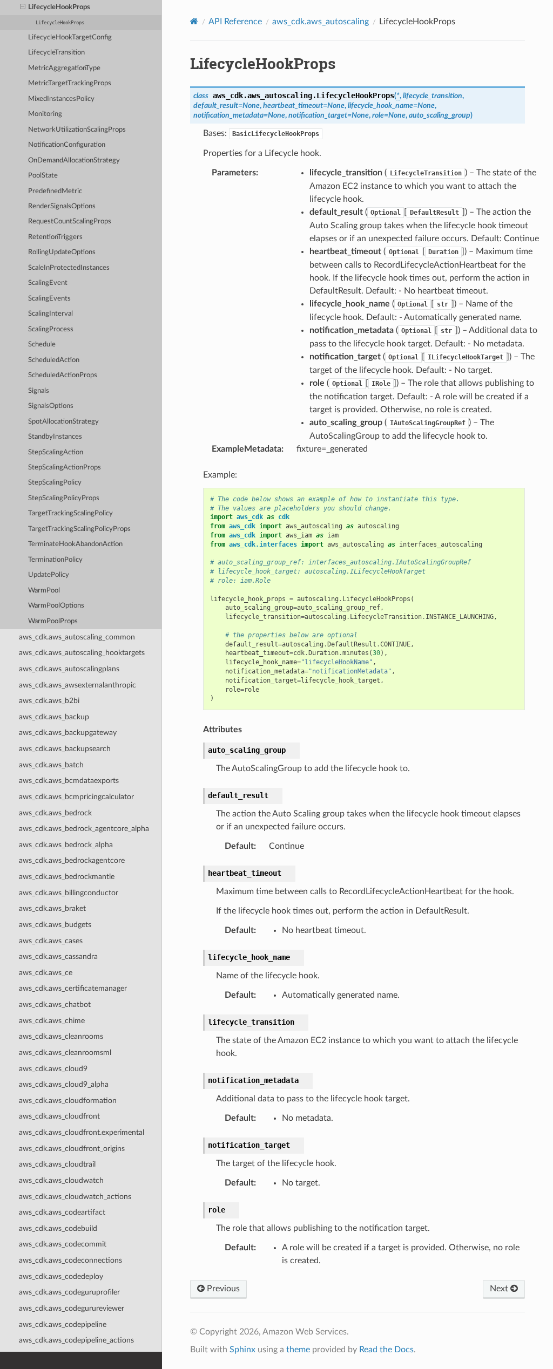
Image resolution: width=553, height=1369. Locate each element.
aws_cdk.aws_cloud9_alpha (64, 1084)
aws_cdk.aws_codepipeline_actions (76, 1340)
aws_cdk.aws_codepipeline (62, 1324)
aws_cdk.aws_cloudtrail (57, 1164)
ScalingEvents (49, 298)
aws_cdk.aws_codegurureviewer (71, 1308)
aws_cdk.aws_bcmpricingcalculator (76, 797)
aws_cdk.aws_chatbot (55, 1004)
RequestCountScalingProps (69, 221)
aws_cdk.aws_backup (54, 717)
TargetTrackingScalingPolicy (70, 513)
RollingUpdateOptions (62, 252)
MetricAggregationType (64, 68)
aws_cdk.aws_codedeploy (61, 1276)
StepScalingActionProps (64, 467)
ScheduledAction (53, 360)
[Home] (194, 21)
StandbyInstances (55, 436)
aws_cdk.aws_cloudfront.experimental (81, 1132)
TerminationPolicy (55, 559)
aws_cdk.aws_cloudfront (59, 1116)
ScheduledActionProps (62, 375)
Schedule (42, 344)
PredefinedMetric (55, 191)
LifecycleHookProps (59, 7)
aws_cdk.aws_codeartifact (62, 1212)
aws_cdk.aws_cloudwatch (61, 1180)
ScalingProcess (50, 329)
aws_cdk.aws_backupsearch (65, 749)
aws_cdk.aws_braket (52, 908)
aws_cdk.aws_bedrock (55, 813)
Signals (38, 390)
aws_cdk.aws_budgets (55, 925)
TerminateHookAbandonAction (75, 544)
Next (500, 1288)
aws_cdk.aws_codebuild (58, 1228)
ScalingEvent (48, 283)
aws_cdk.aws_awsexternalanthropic (77, 685)
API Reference (235, 21)
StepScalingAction (55, 452)
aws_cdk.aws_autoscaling (320, 21)
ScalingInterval (50, 313)
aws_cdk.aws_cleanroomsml (65, 1052)
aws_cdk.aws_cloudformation (68, 1100)
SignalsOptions (50, 406)
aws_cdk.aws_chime (52, 1021)
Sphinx (242, 1349)
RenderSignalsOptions (62, 206)
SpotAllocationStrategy (63, 421)
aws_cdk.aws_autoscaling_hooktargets (82, 653)
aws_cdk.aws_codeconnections (70, 1260)
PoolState (43, 175)
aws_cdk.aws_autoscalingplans (69, 669)
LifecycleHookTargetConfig (70, 37)
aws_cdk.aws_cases (51, 941)
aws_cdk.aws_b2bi (49, 701)
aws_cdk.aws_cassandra (58, 956)
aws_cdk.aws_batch (51, 765)
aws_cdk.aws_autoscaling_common (77, 637)
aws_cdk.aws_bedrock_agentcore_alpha (84, 829)
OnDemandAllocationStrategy (74, 160)
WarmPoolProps (53, 621)
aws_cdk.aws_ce (45, 973)
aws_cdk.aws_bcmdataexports (69, 781)
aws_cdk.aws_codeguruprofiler (69, 1292)
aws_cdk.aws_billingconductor (68, 893)
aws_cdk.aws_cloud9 (53, 1069)
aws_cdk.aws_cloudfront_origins (72, 1149)
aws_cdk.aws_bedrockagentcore (72, 860)
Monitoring (45, 114)
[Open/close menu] (22, 7)
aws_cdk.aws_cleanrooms (61, 1036)
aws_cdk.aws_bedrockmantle (66, 877)
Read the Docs (386, 1349)
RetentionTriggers (55, 237)
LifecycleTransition (56, 52)
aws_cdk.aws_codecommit (62, 1244)
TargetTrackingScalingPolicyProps (79, 529)
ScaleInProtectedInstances (69, 267)
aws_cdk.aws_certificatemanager (73, 988)
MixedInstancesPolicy (61, 99)
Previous (222, 1288)
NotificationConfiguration (66, 144)
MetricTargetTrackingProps (69, 83)
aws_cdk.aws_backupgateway (68, 732)
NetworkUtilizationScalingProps (77, 129)
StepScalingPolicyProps (63, 498)
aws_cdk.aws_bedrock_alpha (66, 845)
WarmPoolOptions (56, 605)
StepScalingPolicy (55, 482)
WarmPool (44, 590)
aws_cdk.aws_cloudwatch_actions (75, 1197)
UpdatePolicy (48, 574)
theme (298, 1349)
